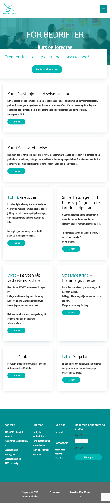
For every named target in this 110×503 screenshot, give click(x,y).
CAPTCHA (79, 447)
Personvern (55, 492)
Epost (78, 435)
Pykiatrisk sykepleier (60, 453)
